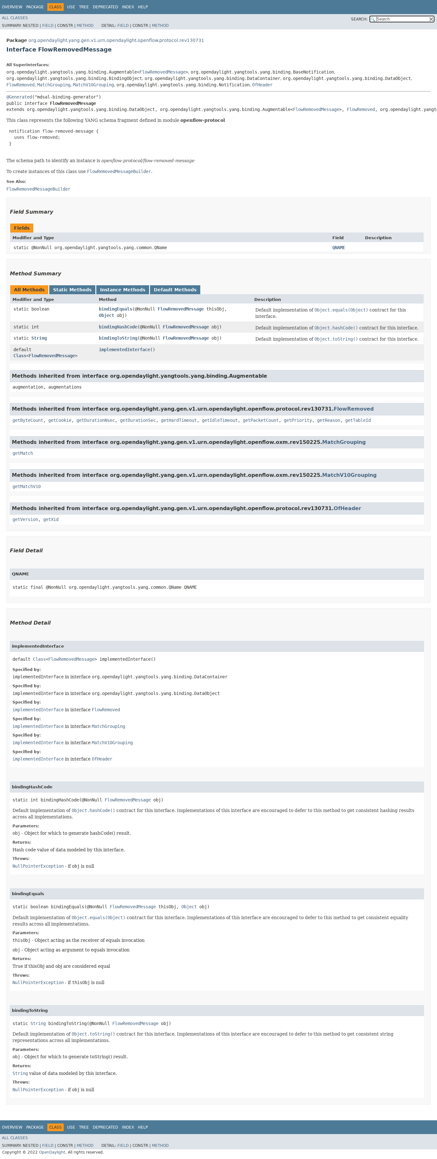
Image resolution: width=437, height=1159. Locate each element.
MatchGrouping (53, 84)
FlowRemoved (20, 84)
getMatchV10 (26, 486)
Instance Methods (122, 289)
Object (106, 315)
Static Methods (72, 289)
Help (143, 7)
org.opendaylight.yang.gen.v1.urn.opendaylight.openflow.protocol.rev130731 (116, 40)
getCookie (59, 420)
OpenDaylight (52, 1152)
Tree (84, 7)
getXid (51, 519)
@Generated (19, 96)
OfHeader (262, 84)
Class (19, 355)
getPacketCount (261, 420)
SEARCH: (359, 19)
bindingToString (118, 338)
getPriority (298, 420)
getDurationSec (138, 420)
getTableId (358, 420)
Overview (12, 7)
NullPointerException (38, 866)
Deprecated (105, 7)
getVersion (25, 519)
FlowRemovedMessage (162, 72)
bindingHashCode (118, 326)
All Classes (15, 18)
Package (35, 7)
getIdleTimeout (220, 420)
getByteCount (27, 420)
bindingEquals (115, 308)
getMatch (22, 453)
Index (128, 7)
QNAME (338, 247)
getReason (328, 420)
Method (85, 25)
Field (47, 25)
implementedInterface (124, 349)
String (39, 338)
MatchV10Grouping (93, 84)
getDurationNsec (95, 420)
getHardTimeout (179, 420)
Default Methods (175, 289)
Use (71, 7)
